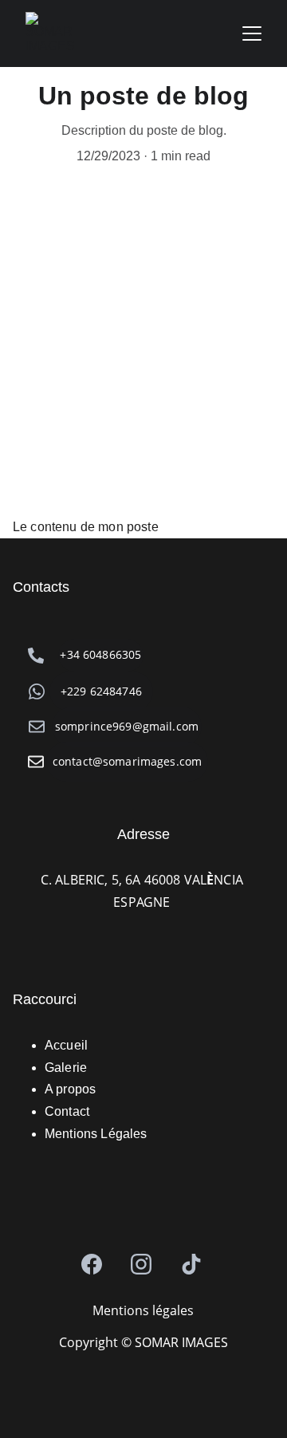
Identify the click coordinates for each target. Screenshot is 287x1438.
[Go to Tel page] (36, 656)
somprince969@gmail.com (127, 726)
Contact (67, 1111)
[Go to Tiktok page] (191, 1264)
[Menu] (251, 33)
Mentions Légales (96, 1134)
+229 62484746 (101, 691)
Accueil (66, 1045)
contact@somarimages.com (127, 761)
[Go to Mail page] (36, 762)
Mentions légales (143, 1310)
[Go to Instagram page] (141, 1264)
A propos (70, 1089)
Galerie (66, 1067)
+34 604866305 (100, 654)
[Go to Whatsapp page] (37, 691)
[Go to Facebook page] (91, 1264)
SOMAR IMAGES (180, 1342)
